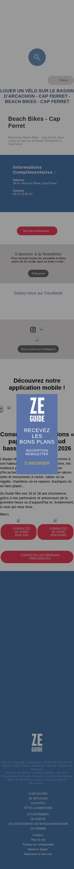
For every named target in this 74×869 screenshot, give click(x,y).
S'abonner (37, 463)
